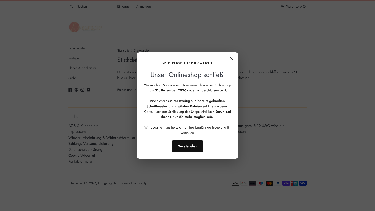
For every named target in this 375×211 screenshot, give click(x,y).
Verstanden (187, 146)
